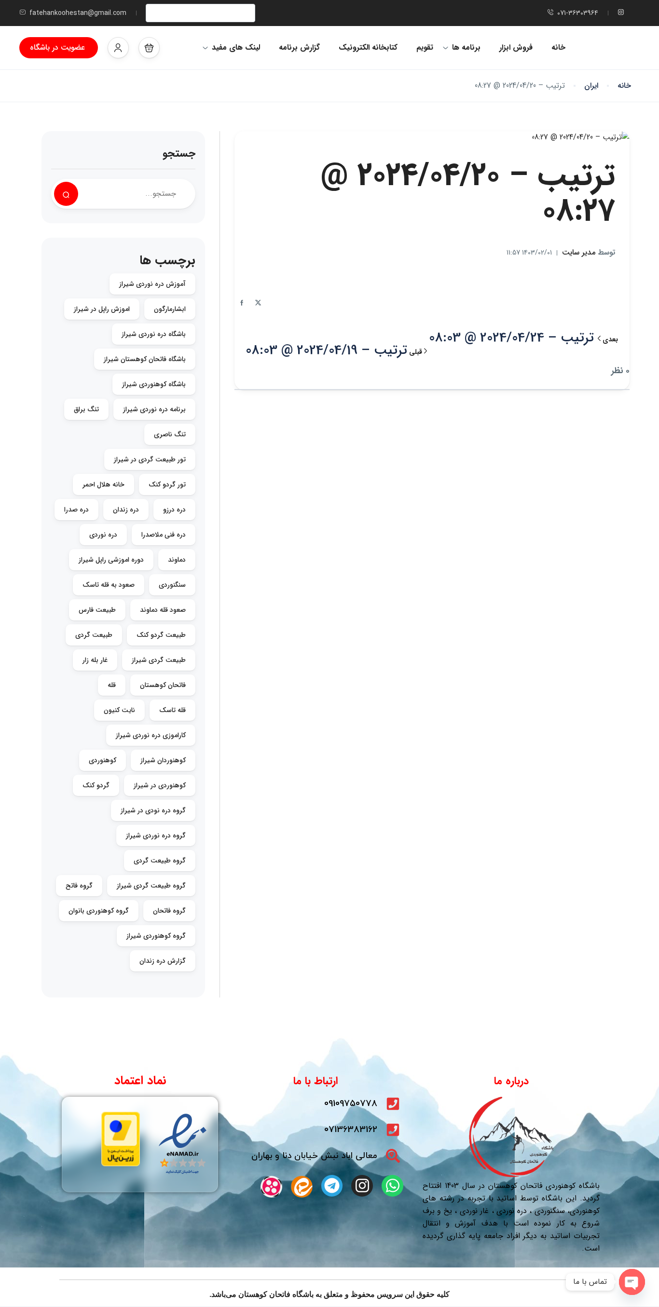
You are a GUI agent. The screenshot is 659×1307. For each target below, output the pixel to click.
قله (112, 685)
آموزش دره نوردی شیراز (152, 284)
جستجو (179, 154)
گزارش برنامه (299, 47)
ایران (591, 86)
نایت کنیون (119, 710)
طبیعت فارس (97, 610)
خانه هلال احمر (103, 484)
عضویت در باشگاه (57, 47)
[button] (149, 47)
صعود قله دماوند (163, 610)
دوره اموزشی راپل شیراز (111, 559)
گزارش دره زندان (162, 961)
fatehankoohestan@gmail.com (77, 13)
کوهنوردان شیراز (163, 760)
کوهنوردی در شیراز (160, 785)
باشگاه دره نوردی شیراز (154, 334)
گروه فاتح (79, 885)
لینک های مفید (236, 47)
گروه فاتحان (169, 910)
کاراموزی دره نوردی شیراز (151, 735)
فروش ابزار (516, 47)
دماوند (177, 559)
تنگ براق (86, 409)
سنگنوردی (172, 584)
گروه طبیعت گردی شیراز (151, 885)
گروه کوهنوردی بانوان (99, 910)
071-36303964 (577, 13)
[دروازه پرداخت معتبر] (120, 1138)
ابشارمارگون (170, 309)
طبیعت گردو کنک (161, 635)
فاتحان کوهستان (163, 685)
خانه (558, 47)
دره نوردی (103, 534)
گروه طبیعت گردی (160, 860)
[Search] (66, 194)
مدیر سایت (588, 252)
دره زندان (126, 509)
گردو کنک (96, 785)
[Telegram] (332, 1186)
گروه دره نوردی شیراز (156, 835)
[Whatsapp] (392, 1186)
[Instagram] (362, 1186)
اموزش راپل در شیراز (102, 309)
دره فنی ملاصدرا (163, 534)
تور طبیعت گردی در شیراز (150, 459)
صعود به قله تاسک (108, 584)
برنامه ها (466, 47)
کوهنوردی (102, 760)
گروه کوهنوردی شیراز (156, 935)
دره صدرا (76, 509)
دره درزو (174, 509)
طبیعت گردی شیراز (159, 660)
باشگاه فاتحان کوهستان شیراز (145, 359)
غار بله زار (95, 660)
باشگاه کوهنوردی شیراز (154, 384)
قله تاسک (172, 710)
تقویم (424, 47)
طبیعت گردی (93, 635)
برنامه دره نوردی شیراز (154, 409)
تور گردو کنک (167, 484)
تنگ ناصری (170, 434)
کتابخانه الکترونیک (368, 47)
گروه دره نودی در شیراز (153, 810)
